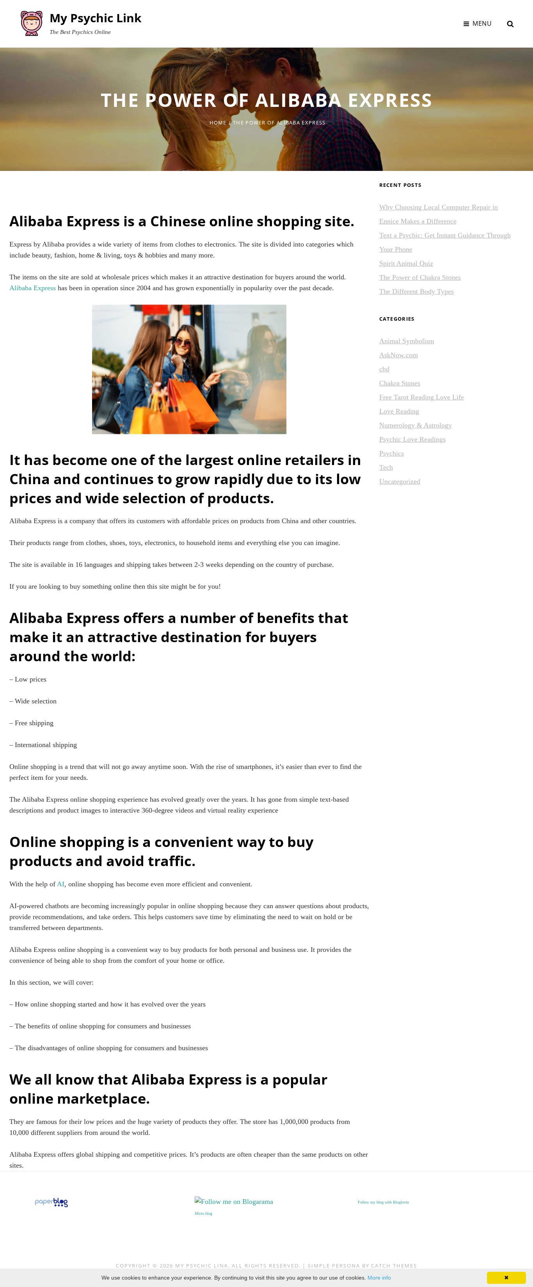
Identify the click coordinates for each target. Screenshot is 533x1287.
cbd (384, 369)
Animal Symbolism (406, 341)
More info (379, 1278)
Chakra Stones (399, 383)
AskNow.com (398, 355)
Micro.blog (203, 1213)
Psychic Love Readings (412, 439)
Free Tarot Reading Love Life (421, 397)
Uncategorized (399, 481)
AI (60, 884)
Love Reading (399, 411)
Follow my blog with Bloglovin (383, 1202)
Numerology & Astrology (415, 425)
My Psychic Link (96, 18)
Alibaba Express (32, 288)
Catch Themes (394, 1265)
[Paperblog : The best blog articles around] (51, 1201)
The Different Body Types (416, 291)
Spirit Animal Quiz (406, 263)
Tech (386, 467)
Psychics (391, 453)
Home (218, 122)
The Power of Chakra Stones (420, 277)
